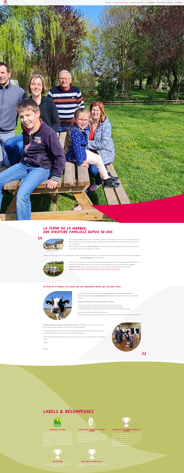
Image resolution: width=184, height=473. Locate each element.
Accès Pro (178, 2)
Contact (170, 2)
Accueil (108, 2)
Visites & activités (136, 2)
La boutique (161, 2)
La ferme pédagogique (120, 2)
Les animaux (151, 2)
